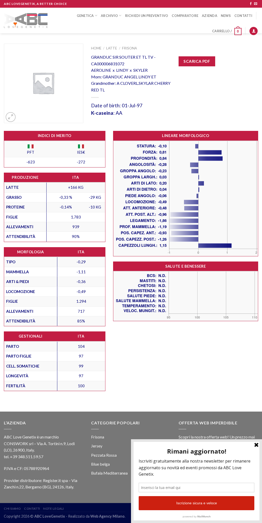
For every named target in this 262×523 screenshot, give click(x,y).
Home (96, 48)
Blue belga (100, 464)
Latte (111, 48)
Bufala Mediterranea (109, 472)
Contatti (243, 16)
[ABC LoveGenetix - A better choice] (26, 20)
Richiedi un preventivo (146, 16)
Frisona (129, 48)
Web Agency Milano (107, 516)
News (226, 16)
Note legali (53, 508)
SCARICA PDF (196, 61)
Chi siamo (12, 508)
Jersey (96, 445)
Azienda (209, 16)
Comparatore (185, 16)
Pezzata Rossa (104, 455)
